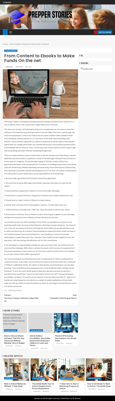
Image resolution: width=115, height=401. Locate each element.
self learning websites (15, 290)
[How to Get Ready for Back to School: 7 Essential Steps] (99, 369)
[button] (10, 32)
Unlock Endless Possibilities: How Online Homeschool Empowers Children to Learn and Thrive (40, 340)
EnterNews (65, 398)
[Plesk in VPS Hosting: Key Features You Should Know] (66, 323)
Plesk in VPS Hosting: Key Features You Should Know (65, 338)
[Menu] (10, 32)
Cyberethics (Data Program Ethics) (63, 296)
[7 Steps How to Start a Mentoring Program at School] (71, 369)
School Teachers (11, 378)
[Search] (92, 32)
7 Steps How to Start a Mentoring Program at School (69, 386)
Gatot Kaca (9, 67)
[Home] (5, 32)
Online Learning (10, 50)
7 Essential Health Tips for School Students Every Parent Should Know (43, 386)
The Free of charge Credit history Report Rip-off (21, 298)
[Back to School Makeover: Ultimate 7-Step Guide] (16, 369)
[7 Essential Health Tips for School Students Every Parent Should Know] (44, 369)
